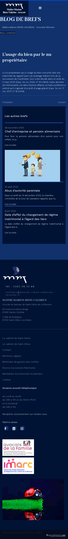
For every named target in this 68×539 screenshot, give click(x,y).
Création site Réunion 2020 (13, 533)
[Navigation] (40, 8)
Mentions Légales (11, 356)
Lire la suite (10, 145)
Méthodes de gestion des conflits (20, 361)
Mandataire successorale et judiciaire (22, 373)
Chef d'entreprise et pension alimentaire (32, 131)
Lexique (6, 379)
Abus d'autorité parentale (22, 190)
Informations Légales (33, 533)
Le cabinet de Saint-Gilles (16, 344)
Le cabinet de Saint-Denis (16, 338)
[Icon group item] (6, 428)
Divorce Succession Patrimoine (18, 368)
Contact (6, 350)
